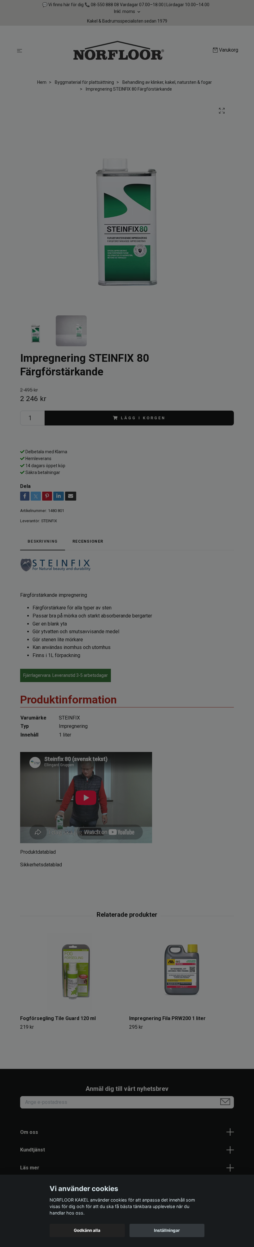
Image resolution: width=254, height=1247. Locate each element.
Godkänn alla (87, 1230)
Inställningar (167, 1230)
